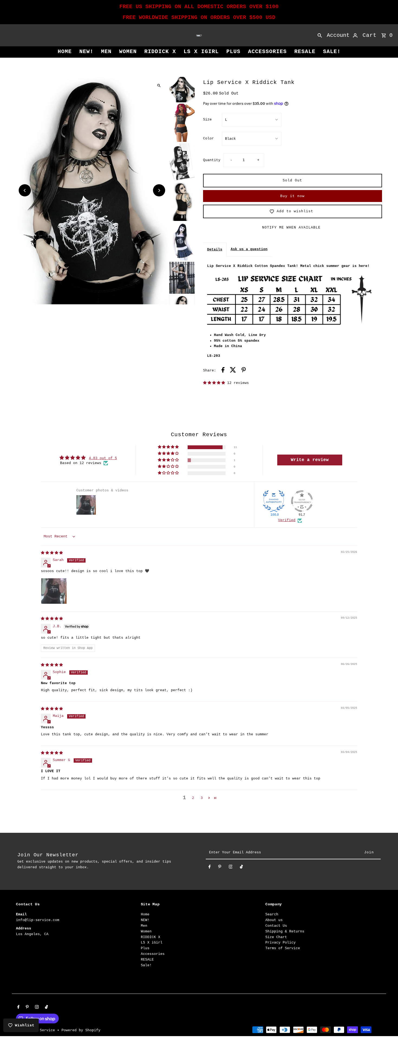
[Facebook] (209, 868)
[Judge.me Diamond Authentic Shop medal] (274, 501)
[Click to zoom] (159, 85)
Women (128, 51)
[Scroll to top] (386, 1024)
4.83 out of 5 (103, 458)
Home (65, 51)
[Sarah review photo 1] (54, 591)
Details (214, 249)
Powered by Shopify (80, 1030)
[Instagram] (231, 868)
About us (274, 920)
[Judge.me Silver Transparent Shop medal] (302, 501)
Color (208, 138)
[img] (52, 553)
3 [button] (202, 798)
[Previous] (25, 190)
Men (106, 51)
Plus (233, 51)
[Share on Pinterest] (244, 371)
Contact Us (276, 926)
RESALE (304, 51)
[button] (215, 383)
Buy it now (292, 196)
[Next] (159, 190)
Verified (286, 520)
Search (271, 914)
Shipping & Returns (284, 931)
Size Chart (276, 937)
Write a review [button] (310, 460)
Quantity (211, 160)
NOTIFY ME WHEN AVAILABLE (291, 228)
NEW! (86, 51)
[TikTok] (241, 868)
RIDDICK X (160, 51)
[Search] (319, 35)
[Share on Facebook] (222, 371)
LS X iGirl (201, 51)
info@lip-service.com (37, 920)
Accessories (267, 51)
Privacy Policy (280, 943)
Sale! (332, 51)
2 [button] (193, 798)
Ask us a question (249, 249)
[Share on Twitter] (233, 371)
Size (207, 119)
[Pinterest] (219, 868)
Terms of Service (282, 948)
